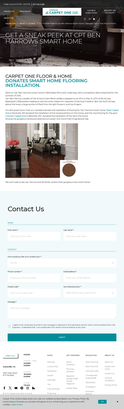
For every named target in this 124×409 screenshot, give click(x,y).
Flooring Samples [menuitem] (70, 370)
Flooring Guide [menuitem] (92, 371)
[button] (85, 19)
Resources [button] (25, 11)
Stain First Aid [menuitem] (92, 366)
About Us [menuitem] (109, 362)
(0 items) (94, 19)
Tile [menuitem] (48, 384)
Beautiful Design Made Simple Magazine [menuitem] (72, 380)
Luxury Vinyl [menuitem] (52, 366)
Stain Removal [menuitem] (92, 362)
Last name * (68, 230)
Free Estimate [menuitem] (53, 389)
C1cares (32, 23)
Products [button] (9, 11)
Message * (12, 302)
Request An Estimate (110, 11)
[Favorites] (89, 19)
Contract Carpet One (15, 116)
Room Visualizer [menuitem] (70, 363)
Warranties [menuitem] (90, 382)
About (22, 23)
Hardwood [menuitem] (51, 371)
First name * (13, 230)
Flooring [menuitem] (50, 362)
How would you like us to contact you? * (24, 257)
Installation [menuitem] (91, 387)
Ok (102, 402)
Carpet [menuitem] (50, 375)
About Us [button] (8, 18)
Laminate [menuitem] (51, 380)
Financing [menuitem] (51, 393)
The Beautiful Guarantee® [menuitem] (91, 376)
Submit (62, 337)
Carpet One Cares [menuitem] (110, 367)
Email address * (69, 271)
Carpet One (10, 23)
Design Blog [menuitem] (71, 388)
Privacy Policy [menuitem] (111, 385)
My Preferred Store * (72, 287)
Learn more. (17, 404)
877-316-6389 (38, 4)
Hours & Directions (91, 11)
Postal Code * (13, 287)
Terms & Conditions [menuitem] (109, 379)
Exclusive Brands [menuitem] (90, 392)
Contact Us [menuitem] (109, 373)
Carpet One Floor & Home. (20, 393)
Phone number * (15, 271)
